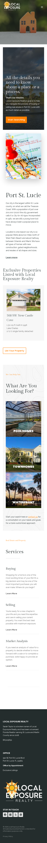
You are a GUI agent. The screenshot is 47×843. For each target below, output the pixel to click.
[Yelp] (15, 814)
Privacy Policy (8, 836)
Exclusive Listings (10, 770)
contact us (33, 517)
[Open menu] (42, 7)
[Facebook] (5, 814)
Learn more (11, 257)
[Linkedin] (20, 814)
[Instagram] (10, 814)
